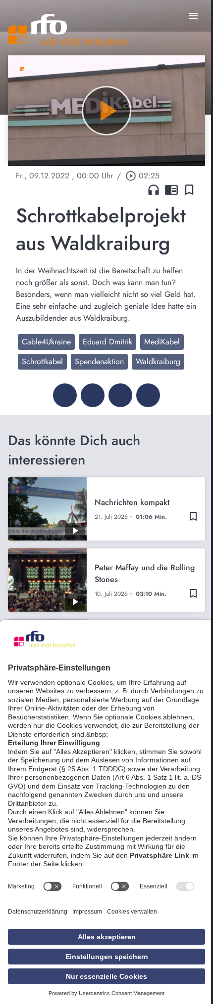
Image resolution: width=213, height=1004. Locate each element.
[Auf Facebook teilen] (65, 395)
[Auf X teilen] (93, 395)
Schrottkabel (42, 361)
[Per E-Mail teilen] (148, 395)
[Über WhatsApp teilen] (120, 395)
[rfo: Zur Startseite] (67, 29)
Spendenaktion (99, 361)
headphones (153, 190)
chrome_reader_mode (171, 190)
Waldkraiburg (158, 361)
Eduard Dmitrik (107, 341)
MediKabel (162, 341)
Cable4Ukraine (46, 341)
